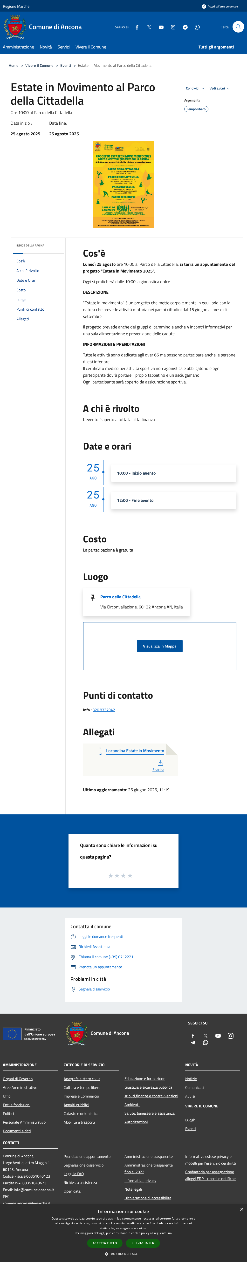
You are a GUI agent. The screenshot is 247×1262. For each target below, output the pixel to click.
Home (13, 65)
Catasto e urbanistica (81, 1113)
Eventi (65, 65)
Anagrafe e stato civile (82, 1079)
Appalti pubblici (76, 1105)
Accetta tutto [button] (105, 1243)
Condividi (193, 88)
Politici (8, 1113)
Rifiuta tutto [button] (142, 1243)
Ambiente (132, 1104)
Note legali (133, 1189)
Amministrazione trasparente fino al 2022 (148, 1168)
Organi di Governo (18, 1079)
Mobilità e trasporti (79, 1122)
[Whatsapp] (195, 26)
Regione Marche (16, 6)
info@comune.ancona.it (34, 1190)
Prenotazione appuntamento (87, 1156)
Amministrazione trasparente (148, 1156)
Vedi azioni (218, 88)
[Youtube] (159, 26)
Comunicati (194, 1087)
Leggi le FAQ (74, 1174)
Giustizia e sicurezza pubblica (148, 1087)
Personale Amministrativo (24, 1122)
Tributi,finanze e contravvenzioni (151, 1096)
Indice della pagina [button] (30, 245)
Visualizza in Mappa (159, 646)
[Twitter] (147, 26)
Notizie (191, 1079)
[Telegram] (183, 26)
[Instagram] (171, 26)
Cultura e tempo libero (82, 1087)
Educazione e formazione (144, 1078)
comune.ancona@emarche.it (27, 1203)
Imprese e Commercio (81, 1096)
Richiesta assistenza (80, 1182)
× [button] (241, 1209)
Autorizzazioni (136, 1122)
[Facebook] (135, 26)
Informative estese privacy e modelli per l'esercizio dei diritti (210, 1159)
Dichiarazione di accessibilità (147, 1198)
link (169, 1233)
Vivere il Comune (39, 65)
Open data (72, 1191)
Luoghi (190, 1120)
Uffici (7, 1096)
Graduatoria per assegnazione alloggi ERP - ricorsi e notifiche (210, 1175)
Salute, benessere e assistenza (149, 1113)
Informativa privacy (140, 1180)
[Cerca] (238, 27)
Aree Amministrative (20, 1087)
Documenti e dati (17, 1131)
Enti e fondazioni (16, 1105)
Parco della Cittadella (120, 596)
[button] (123, 1253)
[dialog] (123, 1233)
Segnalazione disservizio (83, 1165)
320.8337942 (104, 710)
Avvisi (190, 1096)
